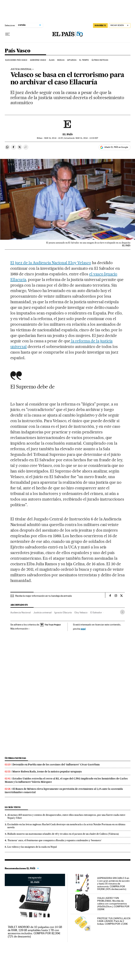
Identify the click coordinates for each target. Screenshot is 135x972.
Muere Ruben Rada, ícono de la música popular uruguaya (47, 771)
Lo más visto (13, 807)
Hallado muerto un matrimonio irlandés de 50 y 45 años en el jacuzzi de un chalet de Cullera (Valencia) (63, 833)
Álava (52, 60)
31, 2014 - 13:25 (53, 138)
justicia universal (21, 69)
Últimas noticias (100, 60)
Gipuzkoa (71, 60)
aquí (83, 628)
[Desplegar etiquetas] (122, 612)
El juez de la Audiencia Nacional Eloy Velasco (50, 262)
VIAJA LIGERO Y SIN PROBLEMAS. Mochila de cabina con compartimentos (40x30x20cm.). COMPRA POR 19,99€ (113, 904)
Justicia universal (42, 612)
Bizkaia (61, 60)
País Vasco (17, 51)
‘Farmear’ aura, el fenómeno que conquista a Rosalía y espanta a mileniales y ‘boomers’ (54, 840)
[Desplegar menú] (7, 34)
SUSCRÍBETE (100, 25)
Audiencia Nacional (20, 612)
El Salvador (96, 612)
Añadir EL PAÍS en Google (116, 147)
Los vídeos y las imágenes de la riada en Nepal (32, 846)
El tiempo (84, 60)
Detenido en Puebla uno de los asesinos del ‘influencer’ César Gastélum (56, 764)
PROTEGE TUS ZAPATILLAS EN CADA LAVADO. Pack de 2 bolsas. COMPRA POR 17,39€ (113, 921)
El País (68, 134)
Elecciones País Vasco (16, 60)
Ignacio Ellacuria (63, 612)
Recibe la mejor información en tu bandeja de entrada (43, 595)
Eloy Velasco (81, 612)
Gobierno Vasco (38, 60)
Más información (19, 628)
